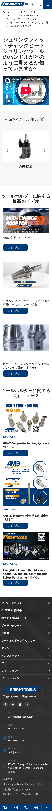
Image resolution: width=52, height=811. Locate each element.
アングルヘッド (10, 655)
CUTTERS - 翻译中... (12, 610)
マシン (5, 648)
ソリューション (10, 678)
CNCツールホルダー (12, 603)
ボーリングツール (11, 625)
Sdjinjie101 (13, 752)
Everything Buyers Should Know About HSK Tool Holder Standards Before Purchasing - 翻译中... (25, 574)
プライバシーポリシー (31, 794)
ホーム (9, 12)
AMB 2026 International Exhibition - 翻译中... (26, 517)
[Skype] (5, 807)
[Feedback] (36, 807)
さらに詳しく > (15, 247)
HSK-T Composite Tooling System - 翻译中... (26, 445)
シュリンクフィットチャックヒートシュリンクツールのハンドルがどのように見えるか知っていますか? (27, 22)
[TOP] (47, 807)
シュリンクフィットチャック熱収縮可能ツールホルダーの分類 (26, 302)
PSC (3, 663)
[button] (10, 150)
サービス (21, 12)
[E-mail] (15, 807)
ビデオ (31, 12)
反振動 (5, 633)
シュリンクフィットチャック (21, 15)
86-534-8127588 (16, 728)
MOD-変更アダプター (16, 237)
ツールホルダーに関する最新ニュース (26, 393)
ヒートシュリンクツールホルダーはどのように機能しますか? (26, 365)
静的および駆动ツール (14, 618)
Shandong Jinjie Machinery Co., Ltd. (21, 784)
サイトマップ (10, 794)
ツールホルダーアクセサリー (18, 640)
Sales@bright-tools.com (20, 716)
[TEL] (26, 807)
